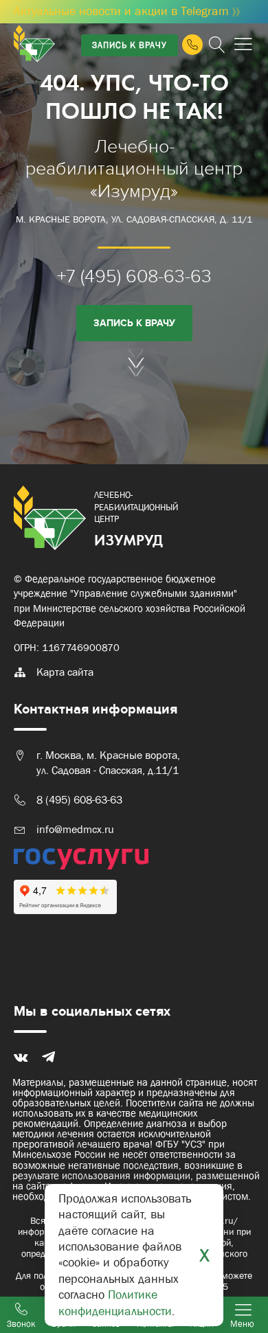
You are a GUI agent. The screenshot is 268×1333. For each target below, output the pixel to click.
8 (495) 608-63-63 (79, 799)
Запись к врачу (129, 45)
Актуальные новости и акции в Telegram (131, 11)
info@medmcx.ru (75, 829)
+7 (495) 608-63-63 (134, 277)
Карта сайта (64, 672)
